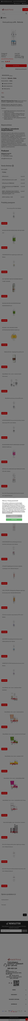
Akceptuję (14, 519)
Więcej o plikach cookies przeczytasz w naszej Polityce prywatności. (13, 512)
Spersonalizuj (14, 516)
